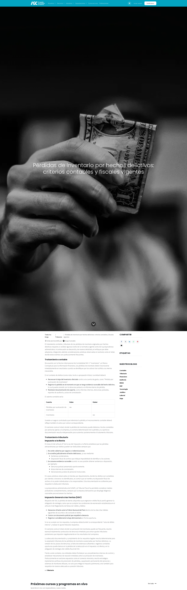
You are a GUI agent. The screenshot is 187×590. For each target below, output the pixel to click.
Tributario (58, 337)
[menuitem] (51, 3)
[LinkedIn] (129, 341)
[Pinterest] (137, 341)
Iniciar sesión (138, 3)
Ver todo (151, 583)
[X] (125, 341)
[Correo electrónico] (121, 345)
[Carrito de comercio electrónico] (129, 3)
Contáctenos (150, 3)
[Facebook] (121, 341)
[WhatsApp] (133, 341)
